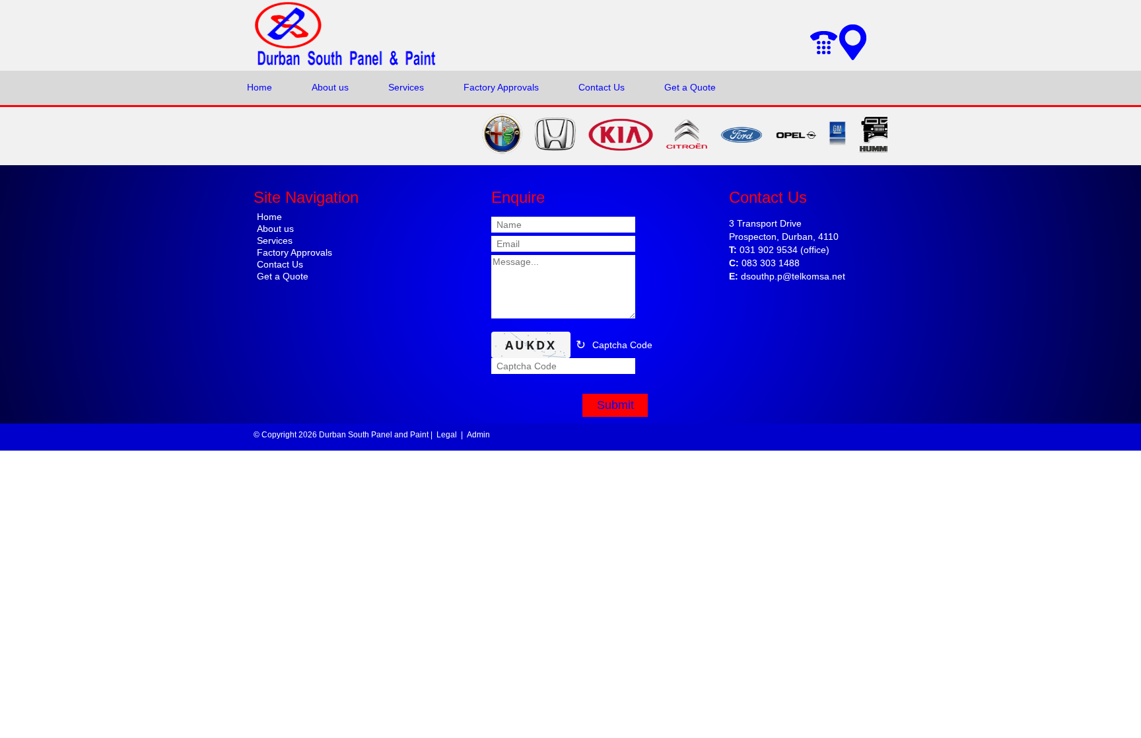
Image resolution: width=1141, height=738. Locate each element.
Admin (478, 434)
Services (406, 87)
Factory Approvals (501, 87)
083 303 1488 (771, 263)
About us (330, 87)
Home (259, 87)
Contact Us (601, 87)
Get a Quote (690, 87)
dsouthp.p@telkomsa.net (793, 276)
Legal (446, 434)
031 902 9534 (769, 249)
